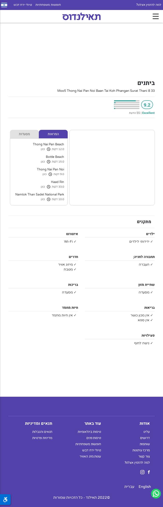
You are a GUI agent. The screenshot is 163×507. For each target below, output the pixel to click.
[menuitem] (144, 487)
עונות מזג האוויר (90, 456)
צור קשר (144, 456)
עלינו (146, 432)
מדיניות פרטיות (42, 438)
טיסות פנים (93, 438)
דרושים (145, 438)
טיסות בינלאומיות (89, 432)
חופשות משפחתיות (48, 4)
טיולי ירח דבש (23, 4)
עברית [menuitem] (129, 486)
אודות (145, 423)
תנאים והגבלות (42, 432)
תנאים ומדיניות (38, 423)
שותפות (145, 444)
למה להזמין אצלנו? (148, 4)
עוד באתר (92, 423)
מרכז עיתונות (141, 450)
